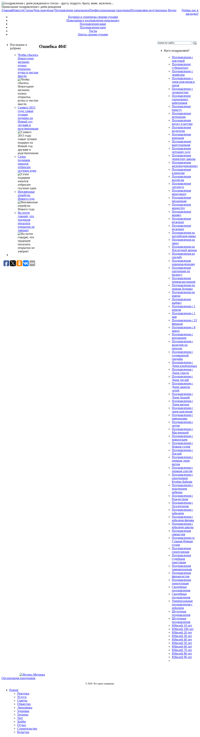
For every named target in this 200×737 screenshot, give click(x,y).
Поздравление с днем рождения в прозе (183, 82)
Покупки (23, 693)
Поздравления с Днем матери (182, 402)
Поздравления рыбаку (181, 301)
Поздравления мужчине (181, 220)
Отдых (21, 725)
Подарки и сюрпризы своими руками (93, 17)
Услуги (22, 697)
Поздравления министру (181, 206)
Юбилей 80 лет (182, 653)
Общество (24, 704)
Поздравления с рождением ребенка (182, 488)
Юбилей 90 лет (182, 657)
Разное (13, 690)
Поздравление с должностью (182, 90)
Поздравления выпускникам (181, 143)
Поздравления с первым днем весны (182, 460)
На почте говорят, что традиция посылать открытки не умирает (26, 221)
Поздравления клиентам (181, 171)
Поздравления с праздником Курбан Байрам (182, 478)
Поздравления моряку (181, 213)
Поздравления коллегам (181, 178)
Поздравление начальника (71, 10)
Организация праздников (18, 678)
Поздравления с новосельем (182, 437)
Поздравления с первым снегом (182, 469)
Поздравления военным (181, 136)
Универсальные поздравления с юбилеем (182, 604)
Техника (22, 714)
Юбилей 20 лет (182, 632)
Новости (18, 10)
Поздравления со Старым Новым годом (183, 541)
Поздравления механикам (181, 199)
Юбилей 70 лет (182, 650)
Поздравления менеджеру (181, 192)
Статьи (28, 10)
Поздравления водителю (181, 129)
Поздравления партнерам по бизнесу (181, 271)
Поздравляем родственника (148, 10)
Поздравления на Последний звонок (184, 248)
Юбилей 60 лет (182, 646)
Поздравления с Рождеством (182, 497)
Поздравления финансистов (181, 574)
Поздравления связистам (181, 532)
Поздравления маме (93, 24)
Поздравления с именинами (182, 416)
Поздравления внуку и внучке (182, 122)
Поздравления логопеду (181, 185)
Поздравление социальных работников (181, 99)
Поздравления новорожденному (183, 262)
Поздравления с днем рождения (182, 409)
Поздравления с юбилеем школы (183, 525)
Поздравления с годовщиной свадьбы (182, 355)
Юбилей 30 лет (182, 636)
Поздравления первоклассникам (183, 280)
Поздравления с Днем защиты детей (182, 387)
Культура (23, 732)
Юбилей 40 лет (182, 639)
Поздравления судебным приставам (181, 559)
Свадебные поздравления (181, 588)
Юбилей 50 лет (182, 643)
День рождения (43, 10)
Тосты (93, 31)
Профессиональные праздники (109, 10)
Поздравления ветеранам (181, 115)
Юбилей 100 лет (183, 629)
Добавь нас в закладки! (189, 12)
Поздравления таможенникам (182, 567)
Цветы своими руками (93, 34)
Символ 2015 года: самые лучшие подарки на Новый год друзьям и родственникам (28, 118)
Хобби (21, 721)
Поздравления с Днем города (182, 371)
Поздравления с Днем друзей (182, 378)
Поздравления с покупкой (182, 59)
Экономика (24, 707)
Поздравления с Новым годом (182, 444)
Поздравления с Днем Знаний (182, 395)
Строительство (27, 728)
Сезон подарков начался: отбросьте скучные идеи (27, 163)
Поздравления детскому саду (181, 150)
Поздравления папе (93, 27)
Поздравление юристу (181, 108)
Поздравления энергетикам (181, 581)
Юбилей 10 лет (182, 625)
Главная (7, 10)
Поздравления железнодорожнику (185, 164)
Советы (22, 700)
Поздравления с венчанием (182, 336)
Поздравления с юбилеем (182, 511)
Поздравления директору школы (184, 157)
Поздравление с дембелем (182, 73)
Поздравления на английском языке (184, 234)
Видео (172, 10)
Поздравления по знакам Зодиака (183, 287)
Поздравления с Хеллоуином (182, 504)
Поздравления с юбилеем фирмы (183, 518)
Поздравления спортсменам (181, 550)
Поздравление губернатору (181, 66)
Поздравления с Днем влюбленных (184, 364)
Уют (20, 718)
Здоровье (23, 711)
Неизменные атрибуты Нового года (26, 195)
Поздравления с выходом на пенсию (182, 345)
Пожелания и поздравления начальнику (93, 20)
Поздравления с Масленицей (182, 430)
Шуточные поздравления (181, 613)
